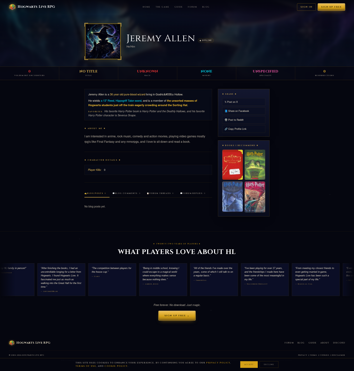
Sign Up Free (331, 7)
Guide (178, 7)
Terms (313, 355)
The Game (162, 7)
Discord (339, 342)
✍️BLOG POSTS (95, 193)
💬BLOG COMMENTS (126, 193)
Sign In (306, 7)
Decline (269, 364)
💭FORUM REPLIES (193, 193)
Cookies (324, 355)
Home (146, 7)
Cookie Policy (116, 366)
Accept (249, 364)
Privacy (302, 355)
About (324, 342)
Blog (205, 7)
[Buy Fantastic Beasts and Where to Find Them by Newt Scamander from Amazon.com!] (232, 164)
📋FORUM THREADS (160, 193)
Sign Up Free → (177, 315)
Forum (192, 7)
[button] (103, 41)
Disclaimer (338, 355)
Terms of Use (86, 366)
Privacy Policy (218, 362)
